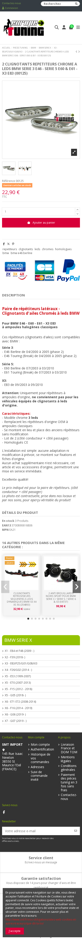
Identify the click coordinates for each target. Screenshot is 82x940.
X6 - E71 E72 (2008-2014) (20, 702)
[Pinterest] (13, 244)
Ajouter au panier (44, 223)
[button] (28, 619)
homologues (63, 249)
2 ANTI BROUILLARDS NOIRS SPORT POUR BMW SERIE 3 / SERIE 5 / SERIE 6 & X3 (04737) (61, 598)
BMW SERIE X (18, 640)
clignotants (26, 249)
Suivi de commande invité (39, 776)
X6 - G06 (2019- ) (15, 714)
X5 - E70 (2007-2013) (18, 683)
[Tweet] (8, 244)
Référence (8, 181)
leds (37, 249)
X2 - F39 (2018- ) (15, 657)
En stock (8, 521)
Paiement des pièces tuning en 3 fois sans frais (69, 782)
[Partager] (4, 244)
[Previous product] (77, 52)
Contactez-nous (11, 3)
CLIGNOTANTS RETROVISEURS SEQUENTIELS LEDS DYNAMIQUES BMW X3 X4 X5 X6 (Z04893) (21, 599)
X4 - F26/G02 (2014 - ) (18, 670)
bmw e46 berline (21, 253)
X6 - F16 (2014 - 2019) (18, 708)
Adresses (37, 767)
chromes (47, 249)
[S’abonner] (76, 831)
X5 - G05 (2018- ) (15, 695)
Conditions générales (69, 768)
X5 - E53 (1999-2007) (18, 676)
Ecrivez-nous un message (41, 862)
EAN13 (6, 525)
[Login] (64, 27)
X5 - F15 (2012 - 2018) (18, 689)
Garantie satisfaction (41, 878)
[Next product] (79, 52)
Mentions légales (68, 759)
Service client (41, 857)
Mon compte (40, 745)
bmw (6, 253)
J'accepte (14, 931)
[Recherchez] (76, 3)
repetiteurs (10, 249)
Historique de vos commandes (40, 758)
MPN (5, 530)
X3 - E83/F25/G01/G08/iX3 (21, 663)
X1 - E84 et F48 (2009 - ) (19, 651)
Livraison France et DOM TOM (69, 748)
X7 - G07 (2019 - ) (15, 721)
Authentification (42, 749)
